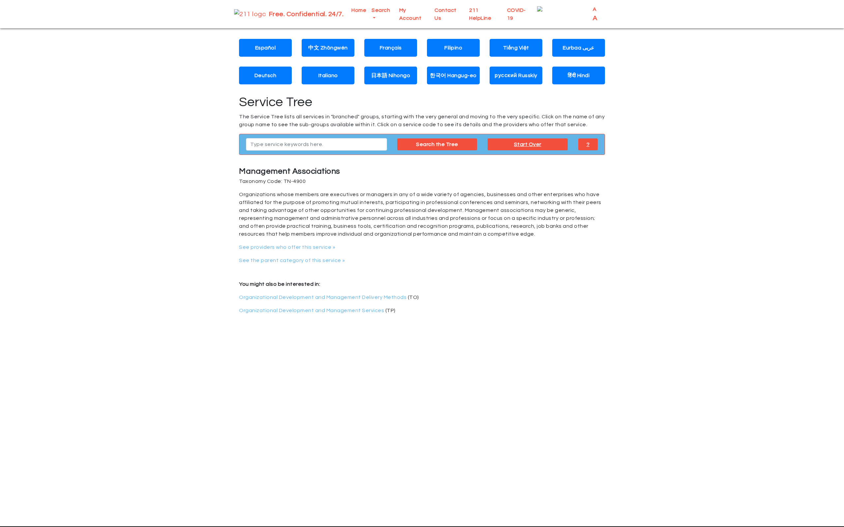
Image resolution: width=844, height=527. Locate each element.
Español (265, 47)
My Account (410, 14)
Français (391, 47)
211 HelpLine (480, 14)
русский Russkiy (516, 75)
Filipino (453, 47)
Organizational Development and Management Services (311, 310)
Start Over (527, 144)
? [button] (588, 144)
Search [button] (381, 10)
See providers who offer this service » (287, 247)
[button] (562, 14)
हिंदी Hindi (578, 75)
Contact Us (446, 14)
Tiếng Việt (516, 47)
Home (358, 10)
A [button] (595, 14)
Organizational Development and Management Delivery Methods (323, 297)
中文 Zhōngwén (328, 47)
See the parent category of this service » (292, 260)
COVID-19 (516, 14)
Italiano (328, 75)
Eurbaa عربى (578, 47)
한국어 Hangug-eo (453, 75)
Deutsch (266, 75)
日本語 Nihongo (390, 75)
